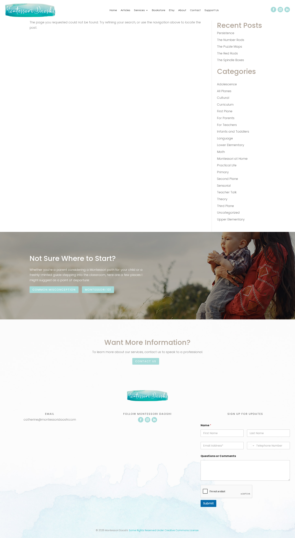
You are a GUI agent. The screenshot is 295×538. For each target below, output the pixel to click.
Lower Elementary (230, 145)
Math (221, 152)
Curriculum (225, 104)
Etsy (171, 10)
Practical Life (226, 165)
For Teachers (227, 125)
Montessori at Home (232, 158)
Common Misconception (54, 290)
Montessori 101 (98, 290)
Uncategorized (228, 212)
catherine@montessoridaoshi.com (50, 419)
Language (225, 138)
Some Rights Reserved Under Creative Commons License (164, 530)
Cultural (223, 98)
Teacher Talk (227, 192)
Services (139, 10)
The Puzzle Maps (229, 46)
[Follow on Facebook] (273, 9)
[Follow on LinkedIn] (287, 9)
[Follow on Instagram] (280, 9)
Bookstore (158, 10)
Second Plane (227, 179)
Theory (222, 199)
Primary (223, 172)
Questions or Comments (218, 456)
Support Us (212, 10)
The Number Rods (230, 40)
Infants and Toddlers (233, 131)
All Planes (224, 91)
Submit (208, 503)
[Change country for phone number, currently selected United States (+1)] (251, 445)
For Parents (225, 118)
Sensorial (224, 185)
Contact (195, 10)
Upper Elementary (231, 219)
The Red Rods (227, 53)
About (182, 10)
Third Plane (225, 206)
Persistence (225, 33)
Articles (125, 10)
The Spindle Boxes (230, 60)
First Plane (224, 111)
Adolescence (227, 84)
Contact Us (145, 361)
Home (113, 10)
